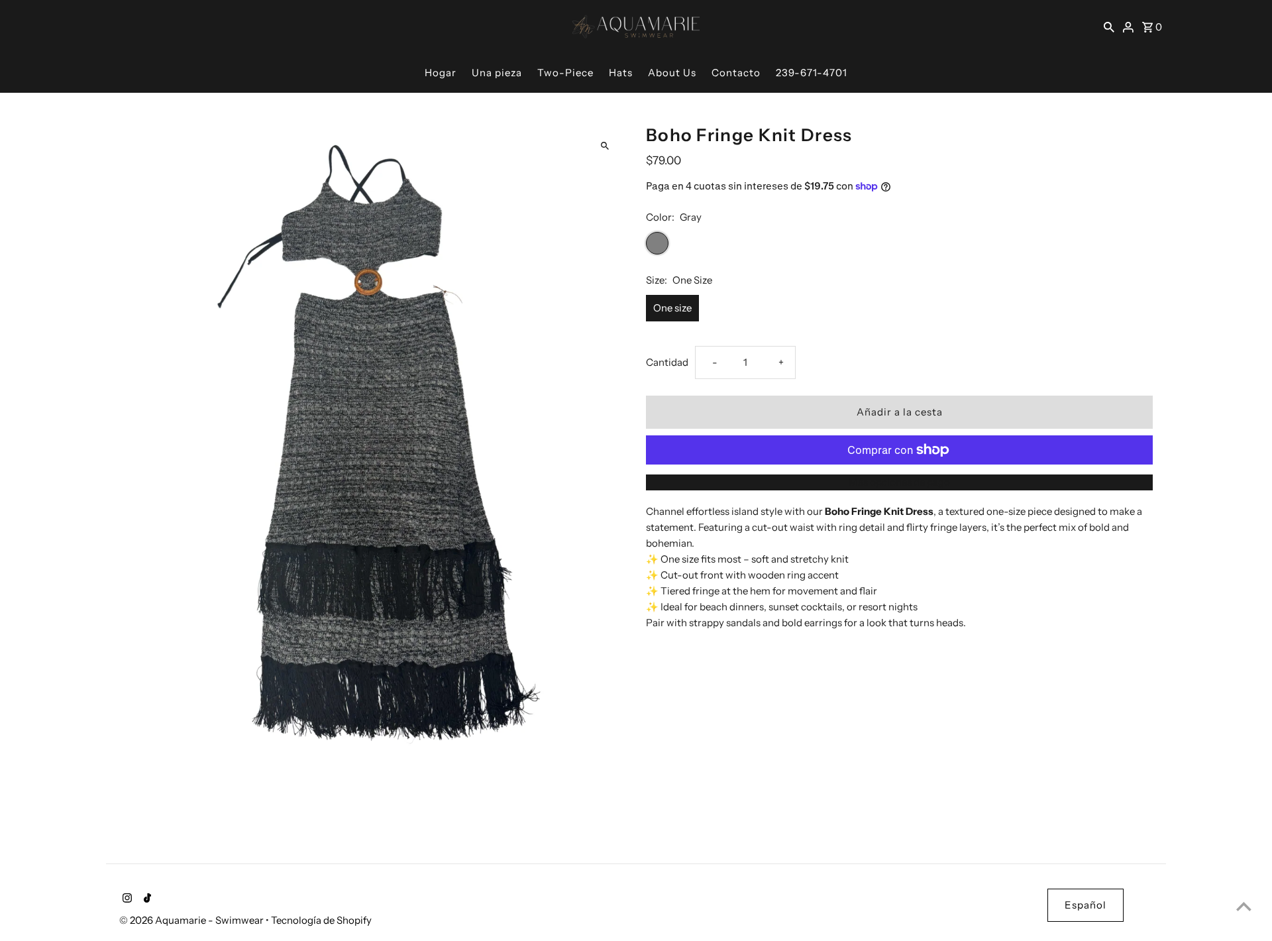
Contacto (736, 72)
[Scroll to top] (1244, 906)
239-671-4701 (811, 72)
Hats (621, 72)
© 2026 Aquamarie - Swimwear (192, 920)
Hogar (440, 72)
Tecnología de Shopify (321, 920)
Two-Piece (565, 72)
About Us (672, 72)
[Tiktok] (145, 899)
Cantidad (667, 362)
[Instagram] (125, 899)
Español (1085, 905)
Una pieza (497, 72)
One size (672, 308)
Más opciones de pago (899, 482)
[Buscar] (1109, 26)
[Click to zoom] (604, 146)
